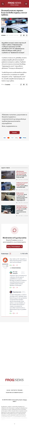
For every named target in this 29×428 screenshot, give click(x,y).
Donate (14, 132)
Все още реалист (15, 272)
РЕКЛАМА (20, 390)
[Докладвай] (17, 265)
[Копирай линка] (21, 35)
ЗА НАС (8, 390)
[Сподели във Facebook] (24, 35)
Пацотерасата (17, 292)
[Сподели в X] (27, 35)
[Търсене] (2, 3)
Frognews (7, 84)
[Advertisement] (14, 347)
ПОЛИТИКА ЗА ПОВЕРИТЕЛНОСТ (14, 392)
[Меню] (26, 3)
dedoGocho (5, 264)
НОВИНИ (3, 35)
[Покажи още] (14, 424)
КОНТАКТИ (14, 390)
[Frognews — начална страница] (14, 380)
